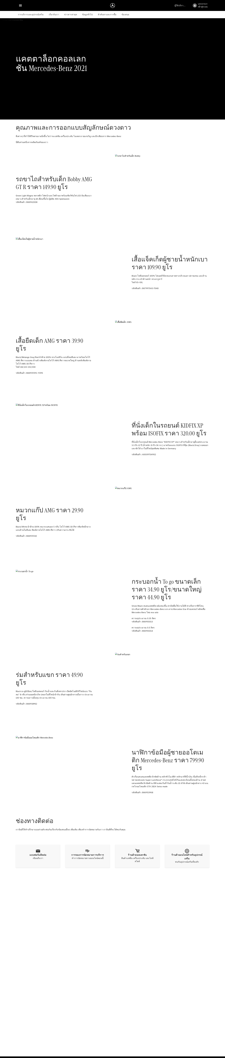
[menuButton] (20, 5)
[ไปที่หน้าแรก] (112, 5)
